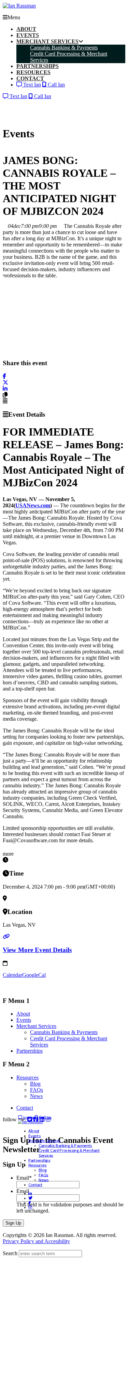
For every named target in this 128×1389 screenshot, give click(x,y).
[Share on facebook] (4, 376)
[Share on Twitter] (5, 382)
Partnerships (29, 1051)
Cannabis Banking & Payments (64, 1032)
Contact (24, 1108)
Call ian (45, 1117)
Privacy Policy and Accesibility (36, 1241)
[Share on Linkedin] (5, 389)
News (36, 1096)
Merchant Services (36, 1026)
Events (23, 1020)
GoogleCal (34, 975)
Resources (27, 1077)
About (23, 1014)
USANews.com (32, 505)
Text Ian (31, 85)
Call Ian (55, 85)
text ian (28, 1117)
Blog (35, 1084)
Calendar (12, 975)
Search (10, 1253)
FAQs (36, 1090)
